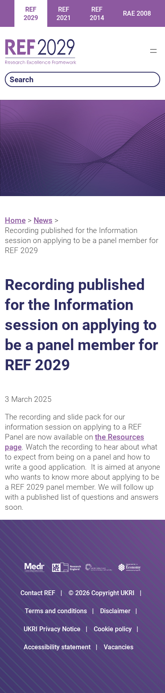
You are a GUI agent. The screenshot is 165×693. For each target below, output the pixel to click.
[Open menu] (153, 51)
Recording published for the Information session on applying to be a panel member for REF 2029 (81, 240)
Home (15, 220)
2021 (63, 14)
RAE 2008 (137, 13)
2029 (31, 14)
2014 (97, 14)
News (43, 220)
